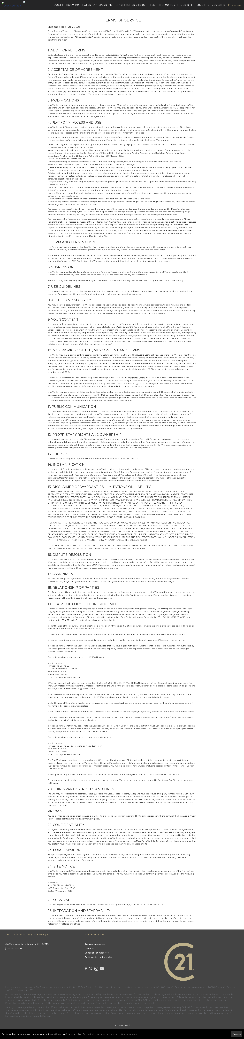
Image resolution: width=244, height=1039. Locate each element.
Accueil (59, 5)
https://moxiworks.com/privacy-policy (82, 819)
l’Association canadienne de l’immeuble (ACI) (207, 997)
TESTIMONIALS (167, 5)
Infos (152, 6)
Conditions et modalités (97, 953)
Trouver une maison (78, 5)
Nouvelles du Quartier (210, 5)
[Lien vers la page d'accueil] (12, 5)
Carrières (89, 948)
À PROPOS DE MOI (103, 5)
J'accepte (237, 1034)
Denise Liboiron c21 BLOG (131, 5)
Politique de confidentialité (98, 957)
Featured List (185, 5)
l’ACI (197, 994)
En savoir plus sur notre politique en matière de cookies (109, 1034)
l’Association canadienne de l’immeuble (25, 1003)
